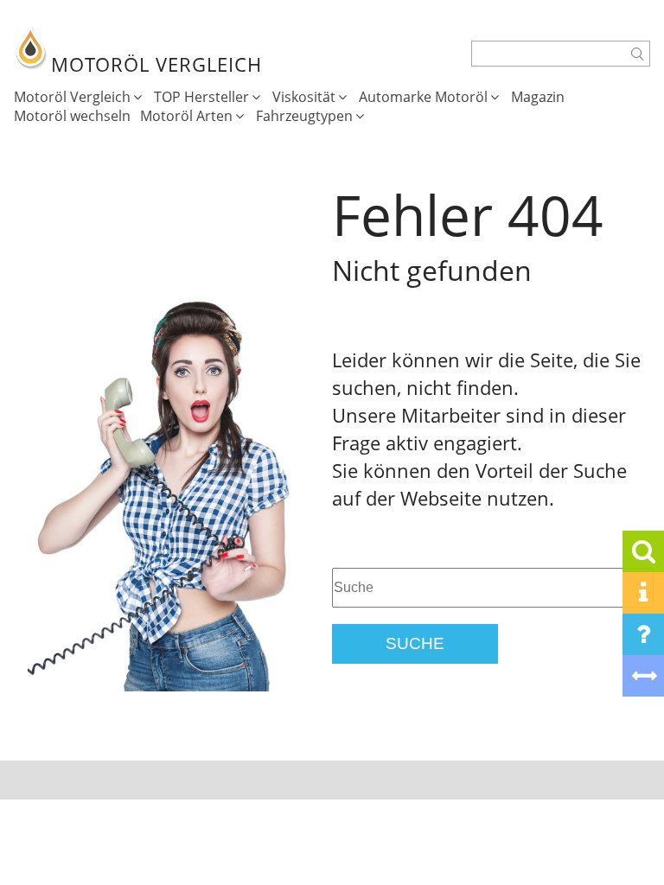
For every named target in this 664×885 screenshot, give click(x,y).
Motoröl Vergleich (72, 96)
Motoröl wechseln (72, 115)
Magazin (538, 96)
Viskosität (303, 96)
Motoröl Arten (186, 115)
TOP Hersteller (201, 96)
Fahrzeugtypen (304, 115)
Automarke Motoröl (423, 96)
